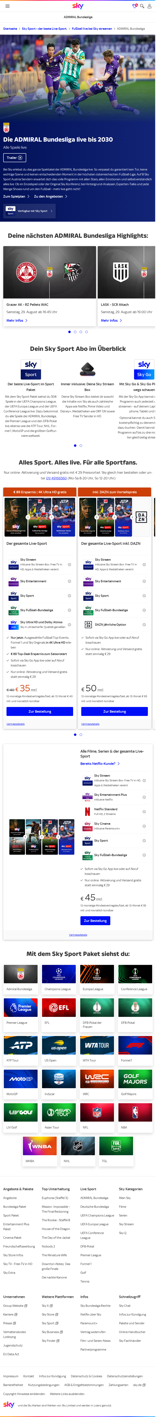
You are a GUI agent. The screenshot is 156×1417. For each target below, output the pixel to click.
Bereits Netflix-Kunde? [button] (97, 764)
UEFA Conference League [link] (92, 1235)
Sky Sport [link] (48, 1323)
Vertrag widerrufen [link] (93, 1332)
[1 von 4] (69, 332)
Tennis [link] (84, 1281)
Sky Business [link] (50, 1332)
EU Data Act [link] (11, 1354)
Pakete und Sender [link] (131, 1323)
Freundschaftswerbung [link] (19, 1246)
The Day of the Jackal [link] (56, 1238)
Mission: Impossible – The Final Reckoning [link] (56, 1209)
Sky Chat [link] (125, 1306)
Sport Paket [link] (11, 1215)
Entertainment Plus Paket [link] (16, 1226)
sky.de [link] (137, 1385)
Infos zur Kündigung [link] (132, 1314)
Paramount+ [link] (89, 1323)
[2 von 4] (75, 332)
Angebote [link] (10, 1198)
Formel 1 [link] (86, 1264)
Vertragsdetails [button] (15, 724)
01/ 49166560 (56, 478)
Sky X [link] (45, 1306)
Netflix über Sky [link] (90, 1314)
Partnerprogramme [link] (93, 1349)
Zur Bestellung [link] (40, 711)
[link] (78, 6)
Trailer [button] (12, 158)
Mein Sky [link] (125, 1198)
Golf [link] (83, 1273)
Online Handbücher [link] (132, 1332)
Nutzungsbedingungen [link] (44, 1385)
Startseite (10, 29)
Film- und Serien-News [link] (95, 1341)
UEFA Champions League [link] (97, 1215)
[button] (39, 564)
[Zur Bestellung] (39, 517)
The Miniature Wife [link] (54, 1255)
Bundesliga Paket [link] (14, 1207)
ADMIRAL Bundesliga (131, 29)
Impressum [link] (10, 1376)
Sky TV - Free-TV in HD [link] (17, 1264)
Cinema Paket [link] (12, 1238)
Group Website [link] (13, 1306)
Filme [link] (122, 1207)
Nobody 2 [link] (48, 1246)
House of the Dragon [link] (56, 1229)
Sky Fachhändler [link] (130, 1341)
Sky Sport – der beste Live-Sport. (44, 29)
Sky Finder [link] (48, 1341)
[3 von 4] (81, 332)
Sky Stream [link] (126, 1224)
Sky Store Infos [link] (13, 1255)
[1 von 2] (75, 445)
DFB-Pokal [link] (87, 1246)
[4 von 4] (86, 332)
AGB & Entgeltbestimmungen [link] (84, 1385)
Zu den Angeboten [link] (48, 196)
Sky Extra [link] (9, 1273)
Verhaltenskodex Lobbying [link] (14, 1334)
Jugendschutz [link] (13, 1345)
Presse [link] (7, 1323)
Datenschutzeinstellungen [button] (125, 1376)
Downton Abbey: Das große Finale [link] (56, 1266)
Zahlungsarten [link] (118, 1385)
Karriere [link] (8, 1314)
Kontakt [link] (28, 1376)
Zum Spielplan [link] (14, 196)
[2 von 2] (81, 445)
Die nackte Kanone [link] (54, 1277)
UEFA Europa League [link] (94, 1224)
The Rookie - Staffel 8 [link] (56, 1220)
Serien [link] (123, 1215)
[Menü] (7, 6)
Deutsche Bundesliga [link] (94, 1207)
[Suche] (142, 6)
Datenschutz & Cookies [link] (86, 1376)
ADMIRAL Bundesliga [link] (94, 1198)
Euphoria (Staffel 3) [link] (55, 1198)
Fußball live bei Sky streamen (92, 29)
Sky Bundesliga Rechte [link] (95, 1306)
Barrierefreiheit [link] (13, 1385)
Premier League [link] (90, 1255)
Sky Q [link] (122, 1233)
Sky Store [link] (48, 1314)
